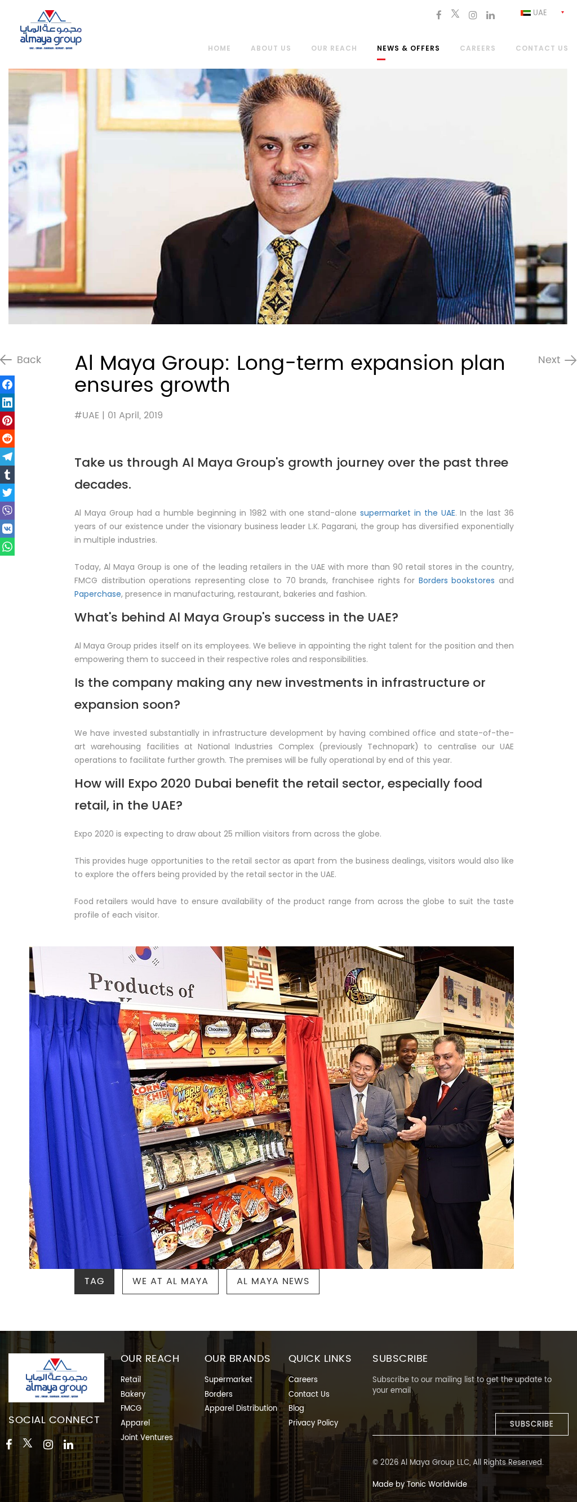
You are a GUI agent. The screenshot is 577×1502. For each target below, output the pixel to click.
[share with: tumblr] (7, 475)
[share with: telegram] (7, 457)
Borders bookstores (457, 580)
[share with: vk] (7, 529)
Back (29, 360)
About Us (271, 49)
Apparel (135, 1423)
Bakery (133, 1395)
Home (219, 49)
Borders (219, 1395)
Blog (296, 1409)
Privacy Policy (313, 1423)
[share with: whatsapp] (7, 547)
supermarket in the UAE (407, 512)
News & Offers (408, 49)
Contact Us (309, 1395)
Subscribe (532, 1425)
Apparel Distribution (241, 1409)
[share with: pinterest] (7, 421)
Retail (131, 1380)
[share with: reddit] (7, 439)
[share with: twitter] (7, 493)
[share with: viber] (7, 511)
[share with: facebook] (7, 385)
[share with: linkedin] (7, 403)
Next (549, 360)
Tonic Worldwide (437, 1485)
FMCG (131, 1409)
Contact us (542, 49)
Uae (539, 13)
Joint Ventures (147, 1438)
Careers (478, 49)
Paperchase (97, 594)
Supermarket (228, 1380)
